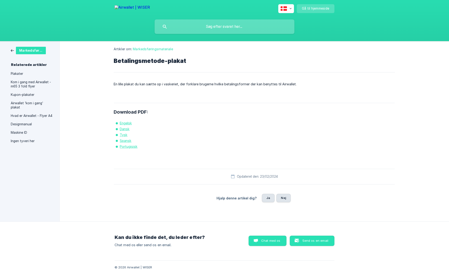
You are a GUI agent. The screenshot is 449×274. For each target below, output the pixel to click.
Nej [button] (283, 198)
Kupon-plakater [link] (22, 95)
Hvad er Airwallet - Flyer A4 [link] (31, 116)
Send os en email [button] (315, 240)
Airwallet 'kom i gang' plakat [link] (27, 105)
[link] (28, 50)
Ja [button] (268, 198)
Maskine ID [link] (19, 132)
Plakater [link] (17, 74)
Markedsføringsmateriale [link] (153, 49)
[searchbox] (224, 26)
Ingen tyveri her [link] (23, 141)
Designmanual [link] (21, 124)
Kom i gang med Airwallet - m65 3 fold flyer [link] (31, 84)
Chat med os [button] (270, 240)
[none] (132, 8)
